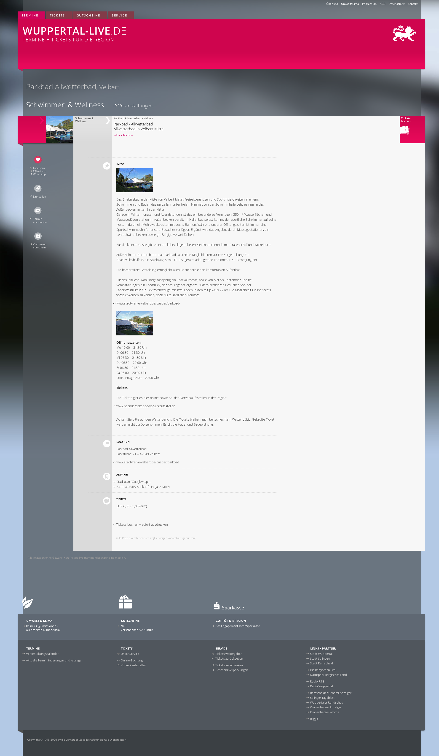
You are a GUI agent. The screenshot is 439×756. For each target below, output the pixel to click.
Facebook (39, 168)
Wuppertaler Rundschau (326, 702)
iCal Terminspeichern (40, 245)
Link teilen (39, 197)
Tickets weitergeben (228, 654)
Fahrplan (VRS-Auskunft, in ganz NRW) (143, 486)
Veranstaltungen (135, 106)
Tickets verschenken (229, 665)
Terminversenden (40, 220)
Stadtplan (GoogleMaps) (133, 481)
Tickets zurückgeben (229, 658)
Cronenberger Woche (324, 712)
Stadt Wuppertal (321, 654)
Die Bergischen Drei (323, 670)
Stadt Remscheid (321, 663)
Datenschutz (397, 4)
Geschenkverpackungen (231, 670)
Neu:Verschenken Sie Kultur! (137, 628)
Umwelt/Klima (350, 4)
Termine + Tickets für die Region (75, 33)
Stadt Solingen (320, 658)
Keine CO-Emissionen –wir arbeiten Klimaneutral (43, 628)
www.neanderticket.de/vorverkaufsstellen (145, 406)
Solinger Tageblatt (322, 698)
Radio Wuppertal (321, 686)
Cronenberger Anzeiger (325, 707)
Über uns (332, 4)
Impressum (369, 4)
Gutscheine (88, 15)
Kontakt (413, 4)
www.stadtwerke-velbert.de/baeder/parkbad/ (148, 303)
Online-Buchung (132, 660)
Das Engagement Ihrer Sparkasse (237, 626)
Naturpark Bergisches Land (328, 675)
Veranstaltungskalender (42, 654)
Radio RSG (317, 681)
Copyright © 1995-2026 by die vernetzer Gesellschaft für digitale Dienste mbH (76, 740)
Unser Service (130, 654)
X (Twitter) (39, 171)
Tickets (57, 15)
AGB (382, 4)
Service (119, 15)
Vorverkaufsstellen (133, 665)
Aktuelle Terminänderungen (54, 660)
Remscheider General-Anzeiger (330, 693)
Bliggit (314, 719)
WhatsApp (39, 174)
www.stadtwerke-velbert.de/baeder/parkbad (147, 462)
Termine (30, 15)
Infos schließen (123, 134)
